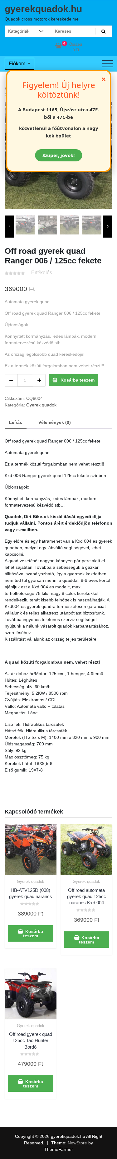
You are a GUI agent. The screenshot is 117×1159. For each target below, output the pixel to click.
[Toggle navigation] (107, 63)
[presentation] (9, 227)
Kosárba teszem (78, 380)
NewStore (77, 1142)
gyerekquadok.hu (43, 9)
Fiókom (18, 63)
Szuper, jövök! (58, 155)
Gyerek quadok (41, 404)
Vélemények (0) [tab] (54, 422)
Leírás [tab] (15, 422)
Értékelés (41, 272)
